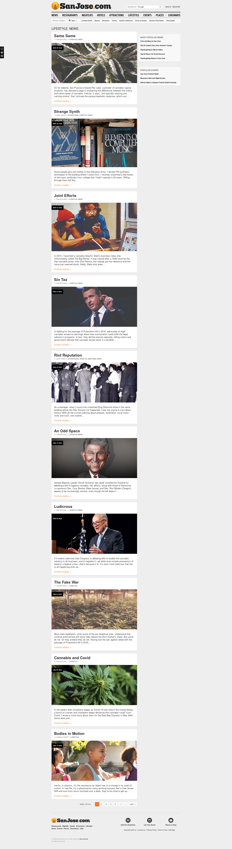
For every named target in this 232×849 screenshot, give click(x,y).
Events (59, 828)
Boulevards (84, 839)
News (80, 39)
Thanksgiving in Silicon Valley (151, 50)
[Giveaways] (173, 15)
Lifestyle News (87, 20)
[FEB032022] (94, 628)
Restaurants (56, 826)
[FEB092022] (94, 553)
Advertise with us (130, 830)
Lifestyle (73, 39)
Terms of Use (162, 830)
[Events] (147, 15)
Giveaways (74, 828)
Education (106, 20)
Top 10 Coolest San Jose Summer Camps (156, 45)
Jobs (82, 828)
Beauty (97, 20)
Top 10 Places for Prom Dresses (152, 54)
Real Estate (170, 20)
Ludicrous (63, 506)
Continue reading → (62, 101)
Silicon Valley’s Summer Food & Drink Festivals (158, 83)
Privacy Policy (151, 830)
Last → (132, 804)
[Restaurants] (70, 15)
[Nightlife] (87, 15)
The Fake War (66, 582)
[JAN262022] (94, 704)
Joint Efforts (65, 195)
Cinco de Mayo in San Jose (150, 41)
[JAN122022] (94, 780)
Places (66, 828)
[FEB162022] (94, 477)
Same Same (65, 35)
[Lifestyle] (133, 15)
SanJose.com (81, 6)
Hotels (72, 826)
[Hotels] (101, 15)
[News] (56, 15)
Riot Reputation (68, 355)
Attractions (73, 115)
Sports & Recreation (156, 20)
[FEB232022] (94, 326)
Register (176, 7)
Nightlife (65, 826)
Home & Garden (141, 20)
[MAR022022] (94, 250)
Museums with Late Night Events (152, 78)
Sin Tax (60, 279)
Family (114, 20)
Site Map (172, 830)
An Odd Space (67, 430)
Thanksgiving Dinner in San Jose (152, 58)
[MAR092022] (94, 82)
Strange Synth (67, 111)
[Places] (160, 15)
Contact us (141, 830)
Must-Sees (92, 359)
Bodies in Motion (69, 733)
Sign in (168, 7)
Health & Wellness (126, 20)
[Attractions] (116, 15)
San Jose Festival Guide (149, 74)
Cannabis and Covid (72, 657)
